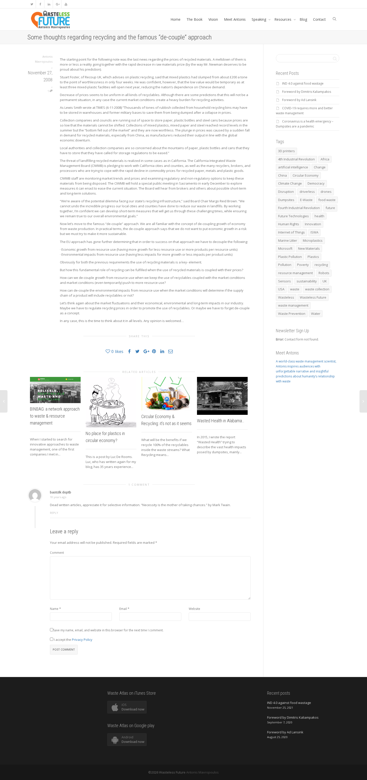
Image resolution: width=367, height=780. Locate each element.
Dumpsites (286, 200)
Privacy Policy (82, 639)
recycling (321, 264)
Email (123, 609)
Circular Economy (306, 175)
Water (315, 313)
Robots (324, 273)
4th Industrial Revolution (296, 159)
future (330, 208)
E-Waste (306, 200)
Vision (213, 19)
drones (326, 191)
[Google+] (57, 4)
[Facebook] (40, 4)
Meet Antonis (235, 19)
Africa (325, 159)
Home (176, 19)
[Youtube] (66, 4)
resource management (295, 273)
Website (194, 609)
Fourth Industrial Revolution (299, 208)
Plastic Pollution (290, 256)
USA (281, 289)
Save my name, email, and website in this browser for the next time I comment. (108, 630)
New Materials (309, 248)
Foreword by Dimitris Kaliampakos (306, 92)
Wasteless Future (313, 297)
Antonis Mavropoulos (202, 772)
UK (325, 281)
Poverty (303, 264)
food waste (327, 200)
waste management (293, 305)
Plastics (313, 256)
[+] (55, 390)
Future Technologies (293, 216)
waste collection (317, 289)
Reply (54, 513)
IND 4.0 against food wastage (303, 83)
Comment (57, 553)
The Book (194, 19)
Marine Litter (287, 240)
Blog (303, 19)
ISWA (314, 232)
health (319, 216)
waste (294, 289)
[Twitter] (32, 4)
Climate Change (290, 183)
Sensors (284, 281)
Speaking (259, 19)
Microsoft (285, 248)
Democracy (316, 183)
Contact (319, 19)
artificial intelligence (293, 167)
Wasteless (286, 297)
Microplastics (313, 240)
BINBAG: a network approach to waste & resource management (55, 416)
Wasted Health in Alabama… (220, 420)
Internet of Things (291, 232)
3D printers (286, 151)
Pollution (284, 264)
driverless (307, 191)
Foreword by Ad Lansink (299, 100)
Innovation (313, 224)
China (282, 175)
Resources (283, 19)
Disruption (286, 191)
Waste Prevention (291, 313)
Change (320, 167)
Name (54, 609)
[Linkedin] (49, 4)
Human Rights (288, 224)
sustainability (307, 281)
